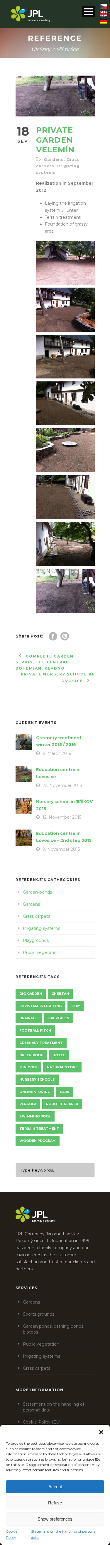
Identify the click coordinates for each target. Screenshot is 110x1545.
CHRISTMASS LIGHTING (40, 1006)
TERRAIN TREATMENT (39, 1129)
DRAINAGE (28, 1018)
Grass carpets (36, 916)
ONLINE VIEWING (34, 1092)
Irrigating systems (41, 928)
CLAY (75, 1006)
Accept (55, 1486)
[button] (101, 1432)
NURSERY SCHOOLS (37, 1079)
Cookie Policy (11, 1534)
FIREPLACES (58, 1018)
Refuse (55, 1502)
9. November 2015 (61, 849)
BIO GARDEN (30, 994)
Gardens (54, 159)
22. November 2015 (62, 785)
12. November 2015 (62, 817)
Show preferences (55, 1518)
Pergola (27, 1104)
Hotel (59, 1055)
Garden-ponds (37, 892)
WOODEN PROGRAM (37, 1141)
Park (64, 1092)
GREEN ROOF (31, 1055)
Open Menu (88, 11)
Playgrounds (36, 940)
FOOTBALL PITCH (35, 1030)
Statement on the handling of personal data (64, 1534)
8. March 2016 (57, 753)
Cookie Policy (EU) (41, 1422)
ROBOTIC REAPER (62, 1104)
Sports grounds (38, 1314)
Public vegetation (41, 952)
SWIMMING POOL (35, 1116)
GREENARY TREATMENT (41, 1043)
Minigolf (28, 1067)
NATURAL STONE (62, 1067)
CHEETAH (60, 994)
